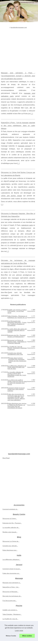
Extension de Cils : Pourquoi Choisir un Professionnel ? (16, 336)
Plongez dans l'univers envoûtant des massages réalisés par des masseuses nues (17, 360)
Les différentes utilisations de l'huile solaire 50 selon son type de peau (16, 367)
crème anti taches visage (11, 196)
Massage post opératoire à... (12, 582)
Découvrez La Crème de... (11, 541)
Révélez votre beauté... (10, 532)
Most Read (6, 458)
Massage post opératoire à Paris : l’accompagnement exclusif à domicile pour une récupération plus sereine (18, 76)
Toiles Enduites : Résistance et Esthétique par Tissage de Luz (17, 316)
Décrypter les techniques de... (12, 596)
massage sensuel (24, 146)
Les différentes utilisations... (11, 559)
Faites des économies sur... (11, 573)
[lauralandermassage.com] (19, 11)
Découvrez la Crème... (10, 518)
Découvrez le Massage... (10, 591)
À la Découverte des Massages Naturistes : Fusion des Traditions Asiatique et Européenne (17, 323)
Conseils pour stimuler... (10, 546)
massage (6, 266)
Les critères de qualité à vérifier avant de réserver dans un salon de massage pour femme (17, 382)
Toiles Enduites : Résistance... (12, 614)
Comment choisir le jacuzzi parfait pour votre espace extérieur (16, 389)
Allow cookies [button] (27, 636)
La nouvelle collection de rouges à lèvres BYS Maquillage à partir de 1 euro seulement (16, 374)
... (31, 113)
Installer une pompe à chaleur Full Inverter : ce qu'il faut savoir (17, 311)
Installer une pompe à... (10, 610)
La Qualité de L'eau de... (10, 619)
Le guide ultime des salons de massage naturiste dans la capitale (17, 330)
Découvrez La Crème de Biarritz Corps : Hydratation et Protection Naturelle (16, 341)
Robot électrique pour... (10, 550)
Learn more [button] (19, 630)
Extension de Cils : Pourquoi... (12, 523)
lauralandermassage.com (19, 27)
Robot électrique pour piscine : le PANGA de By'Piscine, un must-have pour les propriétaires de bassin (17, 406)
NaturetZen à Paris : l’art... (11, 587)
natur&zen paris (27, 225)
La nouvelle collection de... (11, 527)
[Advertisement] (19, 48)
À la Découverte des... (10, 600)
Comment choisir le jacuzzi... (12, 569)
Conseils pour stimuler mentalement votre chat (15, 353)
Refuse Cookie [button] (11, 636)
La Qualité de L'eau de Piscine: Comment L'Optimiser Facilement (17, 348)
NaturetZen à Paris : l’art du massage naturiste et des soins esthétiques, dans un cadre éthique (18, 125)
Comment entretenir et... (10, 509)
